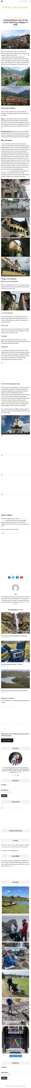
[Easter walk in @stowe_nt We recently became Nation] (15, 984)
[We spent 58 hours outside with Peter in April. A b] (15, 928)
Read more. (18, 772)
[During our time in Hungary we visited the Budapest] (15, 1040)
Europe (7, 17)
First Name (4, 784)
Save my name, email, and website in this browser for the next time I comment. (15, 734)
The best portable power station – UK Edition (12, 664)
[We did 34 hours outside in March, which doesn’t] (15, 1012)
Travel (15, 17)
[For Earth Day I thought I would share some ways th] (15, 956)
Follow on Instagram (16, 1055)
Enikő (12, 574)
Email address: (5, 790)
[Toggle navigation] (2, 1)
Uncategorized (21, 17)
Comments (18, 574)
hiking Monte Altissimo (22, 55)
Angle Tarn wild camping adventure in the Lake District (14, 690)
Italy (11, 17)
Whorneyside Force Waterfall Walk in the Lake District (14, 636)
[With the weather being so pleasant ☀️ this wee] (15, 900)
